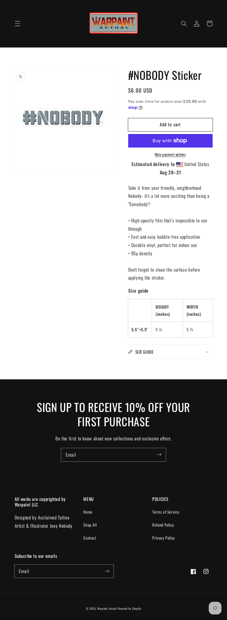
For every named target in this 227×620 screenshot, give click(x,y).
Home (87, 512)
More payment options (170, 154)
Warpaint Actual (107, 608)
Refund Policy (163, 525)
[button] (17, 23)
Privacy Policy (163, 538)
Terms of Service (165, 512)
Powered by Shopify (129, 608)
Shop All (90, 525)
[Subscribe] (159, 454)
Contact (89, 538)
